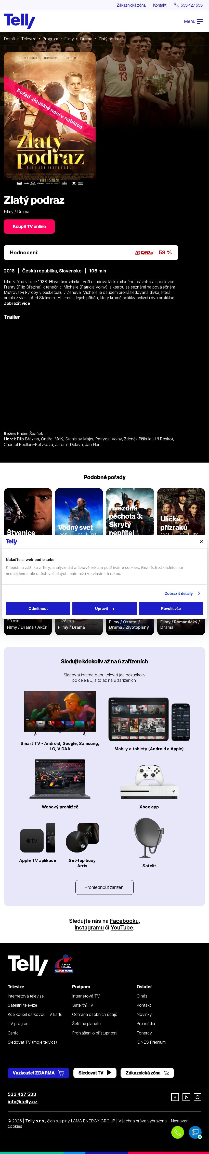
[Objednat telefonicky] (177, 1132)
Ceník (13, 1032)
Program (50, 38)
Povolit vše (171, 608)
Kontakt (159, 5)
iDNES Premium (151, 1042)
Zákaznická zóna (131, 5)
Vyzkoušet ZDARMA (34, 1073)
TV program (19, 1023)
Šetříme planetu (86, 1023)
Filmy (69, 38)
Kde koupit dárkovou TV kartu (35, 1014)
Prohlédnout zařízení (104, 887)
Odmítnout (38, 608)
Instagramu (89, 927)
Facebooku (124, 920)
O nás (142, 996)
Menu (190, 21)
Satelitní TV (82, 1005)
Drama (86, 38)
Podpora (81, 987)
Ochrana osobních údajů (94, 1014)
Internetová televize (26, 996)
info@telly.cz (22, 1101)
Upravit (101, 608)
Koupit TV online (29, 226)
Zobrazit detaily (179, 593)
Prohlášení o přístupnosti (94, 1032)
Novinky (144, 1014)
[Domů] (19, 21)
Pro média (146, 1023)
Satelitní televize (22, 1005)
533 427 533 (22, 1094)
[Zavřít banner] (201, 542)
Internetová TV (86, 996)
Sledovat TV (91, 1073)
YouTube (122, 927)
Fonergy (144, 1032)
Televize (28, 38)
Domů (9, 38)
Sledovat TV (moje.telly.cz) (32, 1042)
